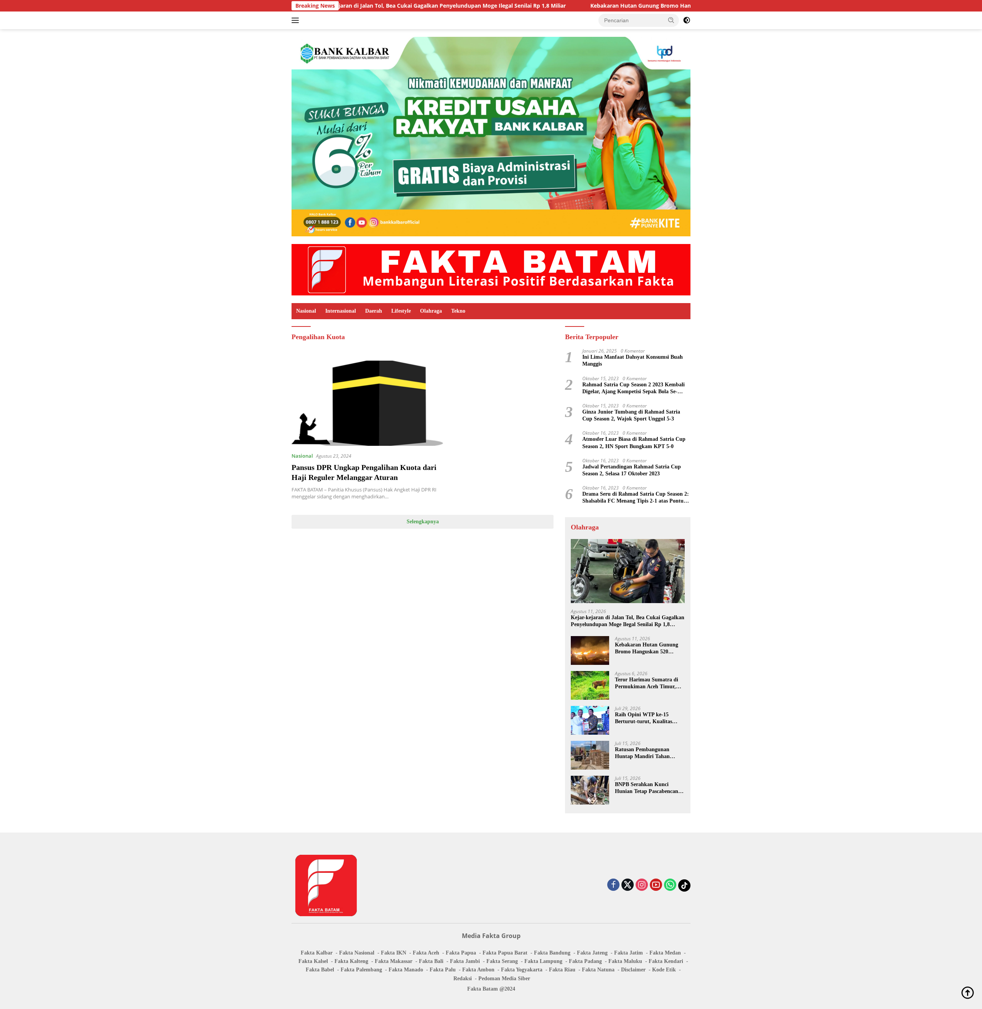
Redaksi (462, 978)
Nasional (306, 311)
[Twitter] (627, 885)
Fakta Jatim (628, 953)
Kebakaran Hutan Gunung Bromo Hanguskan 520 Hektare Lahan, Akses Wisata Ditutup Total (657, 5)
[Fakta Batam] (491, 269)
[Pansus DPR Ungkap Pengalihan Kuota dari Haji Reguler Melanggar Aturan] (367, 403)
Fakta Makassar (393, 961)
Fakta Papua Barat (505, 953)
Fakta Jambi (465, 961)
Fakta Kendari (666, 961)
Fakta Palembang (361, 970)
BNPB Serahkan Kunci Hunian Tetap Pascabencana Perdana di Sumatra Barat (648, 788)
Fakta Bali (431, 961)
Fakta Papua (461, 953)
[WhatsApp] (670, 885)
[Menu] (297, 20)
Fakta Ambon (478, 970)
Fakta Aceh (426, 953)
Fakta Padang (585, 961)
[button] (671, 20)
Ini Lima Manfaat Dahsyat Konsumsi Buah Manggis (632, 360)
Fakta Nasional (356, 953)
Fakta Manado (406, 970)
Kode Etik (664, 970)
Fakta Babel (320, 970)
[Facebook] (613, 885)
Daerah (373, 311)
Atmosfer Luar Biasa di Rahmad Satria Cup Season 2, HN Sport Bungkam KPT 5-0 (633, 442)
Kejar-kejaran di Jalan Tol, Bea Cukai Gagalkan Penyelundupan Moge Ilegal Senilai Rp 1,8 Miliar (385, 5)
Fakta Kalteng (351, 961)
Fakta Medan (665, 953)
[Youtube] (656, 885)
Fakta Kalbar (317, 953)
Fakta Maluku (625, 961)
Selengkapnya (423, 521)
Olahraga (431, 311)
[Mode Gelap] (686, 20)
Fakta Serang (502, 961)
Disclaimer (633, 970)
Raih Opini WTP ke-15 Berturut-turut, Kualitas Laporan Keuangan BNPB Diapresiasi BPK (645, 718)
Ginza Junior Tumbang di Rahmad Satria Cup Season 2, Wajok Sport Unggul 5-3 (631, 415)
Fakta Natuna (598, 970)
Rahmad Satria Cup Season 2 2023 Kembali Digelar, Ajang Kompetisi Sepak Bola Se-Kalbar (633, 388)
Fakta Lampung (543, 961)
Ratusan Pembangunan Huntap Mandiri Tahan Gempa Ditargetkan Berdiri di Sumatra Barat (647, 753)
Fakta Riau (562, 970)
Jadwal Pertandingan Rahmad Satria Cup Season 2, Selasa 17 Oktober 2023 (631, 470)
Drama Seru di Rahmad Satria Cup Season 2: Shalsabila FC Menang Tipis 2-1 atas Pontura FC (635, 497)
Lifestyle (401, 311)
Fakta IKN (393, 953)
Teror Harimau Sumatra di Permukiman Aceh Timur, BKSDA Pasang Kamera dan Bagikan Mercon (648, 683)
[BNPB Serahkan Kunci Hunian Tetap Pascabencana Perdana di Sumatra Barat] (590, 790)
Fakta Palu (443, 970)
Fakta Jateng (592, 953)
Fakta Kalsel (313, 961)
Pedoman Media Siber (504, 978)
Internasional (340, 311)
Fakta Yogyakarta (521, 970)
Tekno (458, 311)
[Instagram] (642, 885)
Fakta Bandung (552, 953)
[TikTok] (684, 885)
